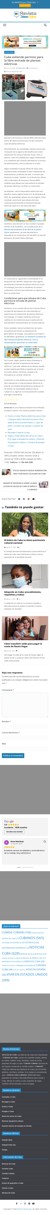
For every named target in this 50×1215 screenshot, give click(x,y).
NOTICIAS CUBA (9, 52)
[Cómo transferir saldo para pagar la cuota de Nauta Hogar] (25, 618)
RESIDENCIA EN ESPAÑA (13, 961)
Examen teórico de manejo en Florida (17, 1126)
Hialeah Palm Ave (9, 1145)
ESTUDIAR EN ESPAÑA (11, 943)
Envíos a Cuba (7, 1106)
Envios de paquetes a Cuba (12, 1183)
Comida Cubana (8, 1173)
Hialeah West (7, 1140)
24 (19, 599)
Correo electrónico (11, 732)
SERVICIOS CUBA (34, 961)
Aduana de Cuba (8, 1193)
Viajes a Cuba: (14, 436)
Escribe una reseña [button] (15, 832)
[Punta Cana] (25, 348)
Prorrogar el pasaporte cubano (21, 439)
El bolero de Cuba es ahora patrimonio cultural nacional (24, 541)
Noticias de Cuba (8, 1164)
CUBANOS (31, 938)
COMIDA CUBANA (16, 932)
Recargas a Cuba (8, 1102)
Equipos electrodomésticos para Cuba (26, 419)
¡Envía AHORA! (25, 5)
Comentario (8, 690)
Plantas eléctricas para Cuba (33, 416)
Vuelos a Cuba (7, 1188)
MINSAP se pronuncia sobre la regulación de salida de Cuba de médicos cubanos (20, 486)
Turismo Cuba (7, 1169)
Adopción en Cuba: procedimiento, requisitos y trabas (22, 593)
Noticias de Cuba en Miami (12, 958)
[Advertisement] (25, 118)
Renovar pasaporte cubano (12, 1121)
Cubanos (5, 1178)
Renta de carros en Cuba (31, 436)
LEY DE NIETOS (30, 942)
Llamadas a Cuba (8, 1097)
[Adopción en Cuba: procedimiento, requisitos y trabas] (25, 566)
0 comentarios (33, 68)
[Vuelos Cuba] (25, 37)
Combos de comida (22, 426)
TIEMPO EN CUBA (8, 965)
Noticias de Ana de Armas (33, 954)
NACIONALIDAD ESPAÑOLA (15, 948)
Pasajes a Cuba (8, 1111)
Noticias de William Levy (34, 958)
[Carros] (25, 211)
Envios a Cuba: (14, 416)
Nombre (6, 721)
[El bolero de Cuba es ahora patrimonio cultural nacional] (25, 514)
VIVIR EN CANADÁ (19, 970)
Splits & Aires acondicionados (21, 422)
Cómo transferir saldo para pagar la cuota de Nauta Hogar (23, 645)
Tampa (4, 1150)
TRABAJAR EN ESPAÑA (25, 965)
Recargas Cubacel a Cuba (19, 432)
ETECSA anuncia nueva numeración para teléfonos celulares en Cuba (30, 472)
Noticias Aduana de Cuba (14, 72)
